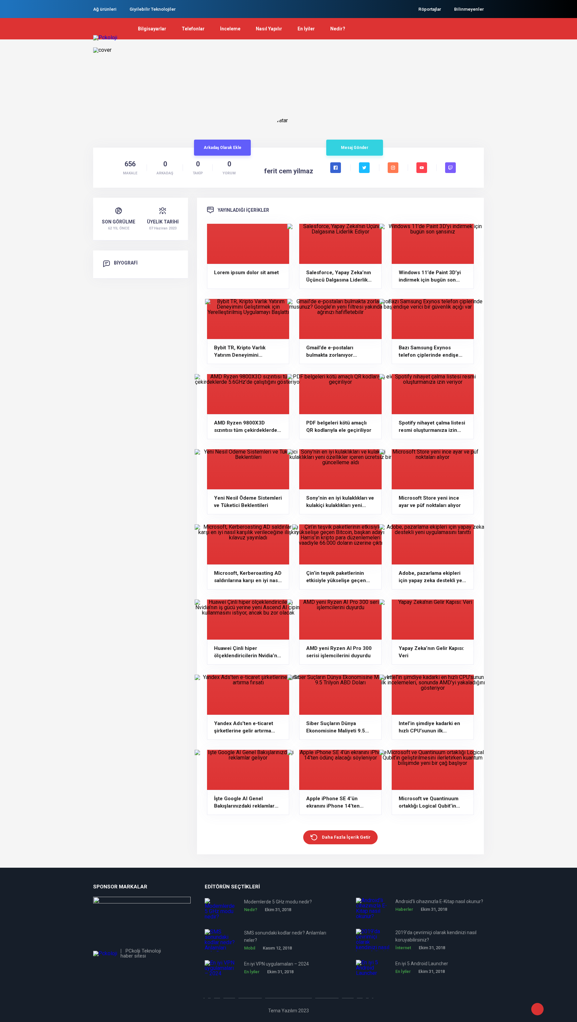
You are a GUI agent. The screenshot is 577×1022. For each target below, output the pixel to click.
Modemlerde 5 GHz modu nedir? (278, 901)
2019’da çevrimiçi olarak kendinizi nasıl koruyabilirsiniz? (435, 936)
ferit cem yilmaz (288, 171)
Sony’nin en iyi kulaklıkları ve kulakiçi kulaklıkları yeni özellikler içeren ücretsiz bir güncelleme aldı (340, 502)
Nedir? (337, 28)
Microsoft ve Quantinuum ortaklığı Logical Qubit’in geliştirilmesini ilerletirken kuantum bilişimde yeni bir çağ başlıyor (430, 803)
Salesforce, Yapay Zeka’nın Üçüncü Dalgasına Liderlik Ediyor (338, 277)
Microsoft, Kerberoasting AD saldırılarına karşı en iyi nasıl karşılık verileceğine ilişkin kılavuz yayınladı (247, 577)
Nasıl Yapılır (269, 28)
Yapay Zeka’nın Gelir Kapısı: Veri (431, 652)
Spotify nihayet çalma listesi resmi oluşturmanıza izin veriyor (432, 427)
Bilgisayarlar (152, 28)
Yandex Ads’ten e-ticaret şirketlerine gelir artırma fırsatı (243, 727)
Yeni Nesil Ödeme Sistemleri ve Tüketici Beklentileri (248, 501)
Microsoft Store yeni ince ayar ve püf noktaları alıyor (430, 501)
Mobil (249, 948)
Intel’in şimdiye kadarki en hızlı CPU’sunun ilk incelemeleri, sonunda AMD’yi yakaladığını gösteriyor (429, 727)
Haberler (404, 909)
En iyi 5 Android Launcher (421, 963)
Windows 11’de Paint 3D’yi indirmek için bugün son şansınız (430, 277)
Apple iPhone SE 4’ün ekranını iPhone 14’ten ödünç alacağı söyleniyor (335, 803)
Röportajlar (429, 9)
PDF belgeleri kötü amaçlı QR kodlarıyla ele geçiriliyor (338, 426)
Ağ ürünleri (105, 9)
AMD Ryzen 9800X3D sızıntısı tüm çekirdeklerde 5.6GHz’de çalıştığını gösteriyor (245, 427)
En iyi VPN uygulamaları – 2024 (276, 964)
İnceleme (230, 28)
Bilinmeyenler (469, 9)
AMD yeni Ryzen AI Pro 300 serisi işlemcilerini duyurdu (339, 652)
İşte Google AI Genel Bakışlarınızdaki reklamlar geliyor (244, 803)
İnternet (403, 948)
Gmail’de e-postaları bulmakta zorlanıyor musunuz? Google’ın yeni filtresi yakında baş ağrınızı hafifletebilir (338, 352)
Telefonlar (193, 28)
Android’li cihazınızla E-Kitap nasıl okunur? (439, 901)
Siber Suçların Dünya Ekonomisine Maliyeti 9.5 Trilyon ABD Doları (335, 727)
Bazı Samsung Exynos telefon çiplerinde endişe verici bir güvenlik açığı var (430, 352)
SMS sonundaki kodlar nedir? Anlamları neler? (285, 936)
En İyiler (306, 28)
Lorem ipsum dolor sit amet (246, 273)
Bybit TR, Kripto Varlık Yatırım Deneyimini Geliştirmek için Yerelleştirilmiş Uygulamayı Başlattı (246, 352)
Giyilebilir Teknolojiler (153, 9)
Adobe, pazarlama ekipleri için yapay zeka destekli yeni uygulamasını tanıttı (432, 577)
